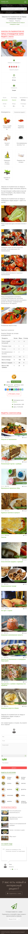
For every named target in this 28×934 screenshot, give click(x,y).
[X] (12, 389)
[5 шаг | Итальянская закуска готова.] (14, 315)
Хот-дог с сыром (6, 610)
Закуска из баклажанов (9, 439)
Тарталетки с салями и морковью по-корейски (13, 684)
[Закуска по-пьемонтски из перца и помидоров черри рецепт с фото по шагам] (14, 48)
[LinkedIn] (16, 389)
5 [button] (17, 869)
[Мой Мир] (10, 389)
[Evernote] (14, 389)
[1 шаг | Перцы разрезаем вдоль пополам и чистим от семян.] (14, 213)
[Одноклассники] (8, 389)
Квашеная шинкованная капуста (12, 635)
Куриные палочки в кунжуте (10, 513)
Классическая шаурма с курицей (12, 562)
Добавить (14, 768)
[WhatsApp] (20, 389)
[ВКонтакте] (6, 389)
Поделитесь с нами (15, 893)
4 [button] (15, 869)
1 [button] (10, 869)
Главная (11, 21)
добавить (14, 402)
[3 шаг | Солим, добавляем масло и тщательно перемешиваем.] (14, 263)
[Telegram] (22, 389)
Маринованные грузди (8, 586)
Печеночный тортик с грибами (11, 464)
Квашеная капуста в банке (10, 708)
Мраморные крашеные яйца (10, 488)
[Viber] (18, 389)
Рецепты (17, 21)
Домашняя (4, 100)
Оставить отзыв (15, 394)
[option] (14, 857)
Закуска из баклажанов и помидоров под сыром (13, 660)
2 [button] (12, 869)
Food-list (5, 1)
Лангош (3, 537)
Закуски (14, 100)
